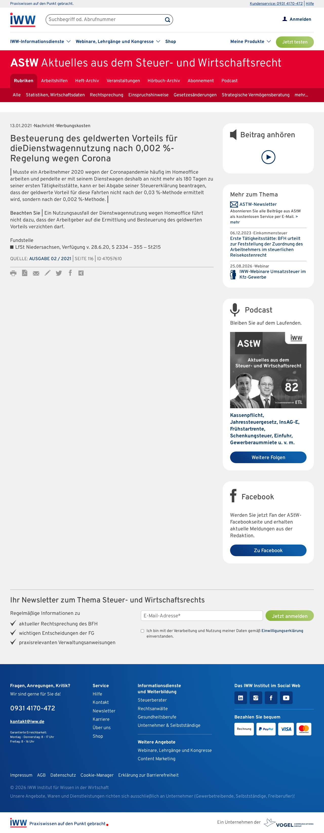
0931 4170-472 (32, 709)
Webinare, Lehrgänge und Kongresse (175, 751)
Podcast (229, 81)
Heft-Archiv (87, 81)
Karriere (101, 720)
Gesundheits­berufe (157, 717)
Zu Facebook (268, 551)
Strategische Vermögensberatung (256, 95)
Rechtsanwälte (153, 709)
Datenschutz (63, 775)
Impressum (21, 775)
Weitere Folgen (268, 458)
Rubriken (23, 81)
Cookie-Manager (97, 775)
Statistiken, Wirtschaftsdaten (55, 95)
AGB (41, 775)
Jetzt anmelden (290, 616)
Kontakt (101, 703)
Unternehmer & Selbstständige (169, 726)
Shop (170, 42)
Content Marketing (156, 759)
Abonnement (201, 81)
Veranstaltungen (123, 81)
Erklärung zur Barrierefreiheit (148, 775)
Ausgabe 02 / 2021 (50, 259)
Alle (17, 95)
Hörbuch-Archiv (164, 81)
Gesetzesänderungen (195, 95)
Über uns (102, 728)
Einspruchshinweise (148, 95)
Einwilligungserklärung (282, 631)
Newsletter (104, 711)
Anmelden (300, 19)
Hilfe (310, 4)
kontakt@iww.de (27, 722)
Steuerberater (152, 700)
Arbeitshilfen (54, 81)
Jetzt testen (295, 42)
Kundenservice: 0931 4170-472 (276, 4)
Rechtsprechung (106, 95)
